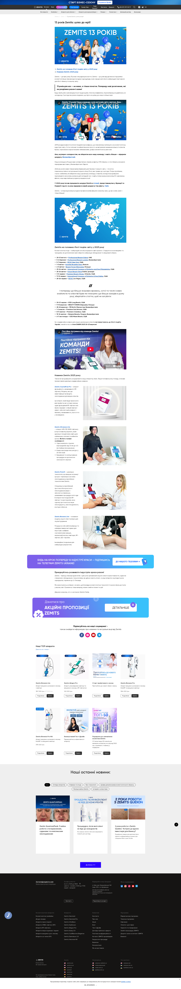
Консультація (96, 945)
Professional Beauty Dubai (78, 257)
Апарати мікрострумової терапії (47, 930)
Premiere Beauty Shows (75, 274)
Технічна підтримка (127, 919)
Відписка (95, 942)
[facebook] (81, 635)
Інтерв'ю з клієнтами (100, 789)
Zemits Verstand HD (70, 939)
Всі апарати (44, 12)
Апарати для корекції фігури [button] (87, 12)
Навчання (124, 922)
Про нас (95, 919)
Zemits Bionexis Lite (62, 516)
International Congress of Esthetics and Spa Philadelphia (89, 269)
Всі (47, 785)
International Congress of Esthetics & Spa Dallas (85, 276)
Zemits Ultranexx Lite (62, 427)
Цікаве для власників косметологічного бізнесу (117, 785)
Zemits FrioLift (60, 472)
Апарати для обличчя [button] (67, 12)
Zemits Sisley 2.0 (69, 930)
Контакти (95, 916)
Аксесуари (137, 12)
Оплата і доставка (127, 925)
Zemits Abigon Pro (70, 928)
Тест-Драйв (96, 928)
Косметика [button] (112, 12)
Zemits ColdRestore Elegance (74, 933)
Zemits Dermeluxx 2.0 (71, 936)
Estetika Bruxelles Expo (74, 264)
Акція (94, 922)
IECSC (70, 278)
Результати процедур (99, 939)
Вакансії (123, 936)
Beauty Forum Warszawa (75, 267)
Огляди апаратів (59, 785)
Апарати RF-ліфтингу (43, 928)
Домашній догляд (125, 12)
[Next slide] (176, 824)
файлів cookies (126, 981)
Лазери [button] (102, 12)
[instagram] (87, 635)
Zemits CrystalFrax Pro (63, 387)
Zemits (57, 16)
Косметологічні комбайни (44, 916)
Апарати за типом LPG (43, 936)
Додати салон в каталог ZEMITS (132, 933)
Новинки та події (75, 785)
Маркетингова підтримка (129, 916)
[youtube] (93, 635)
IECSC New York (73, 262)
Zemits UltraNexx (70, 922)
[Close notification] (180, 979)
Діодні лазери (41, 919)
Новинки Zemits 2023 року (67, 72)
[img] (118, 7)
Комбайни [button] (54, 12)
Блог (62, 16)
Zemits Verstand (69, 916)
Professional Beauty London (78, 260)
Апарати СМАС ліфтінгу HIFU (46, 925)
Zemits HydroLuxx (70, 925)
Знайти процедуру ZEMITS (130, 930)
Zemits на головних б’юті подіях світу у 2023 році (77, 69)
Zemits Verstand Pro (71, 919)
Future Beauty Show (75, 271)
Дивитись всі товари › (42, 649)
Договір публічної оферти (101, 930)
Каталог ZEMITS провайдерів (102, 936)
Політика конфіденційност (101, 933)
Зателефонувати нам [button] (44, 882)
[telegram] (99, 635)
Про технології (91, 785)
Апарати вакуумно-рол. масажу (47, 933)
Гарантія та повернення (129, 928)
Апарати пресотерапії (44, 922)
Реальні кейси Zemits (81, 789)
